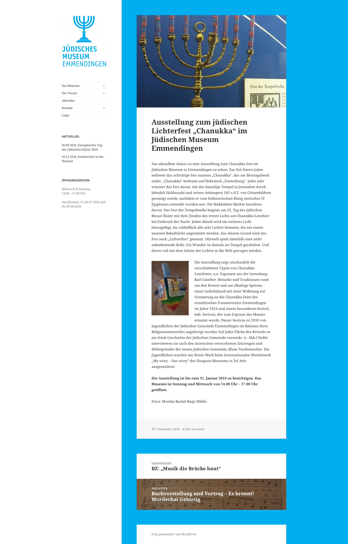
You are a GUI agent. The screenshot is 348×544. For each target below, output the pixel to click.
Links (65, 115)
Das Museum (71, 86)
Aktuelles (68, 101)
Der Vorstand (195, 429)
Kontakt (67, 108)
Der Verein (69, 93)
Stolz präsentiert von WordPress (174, 534)
